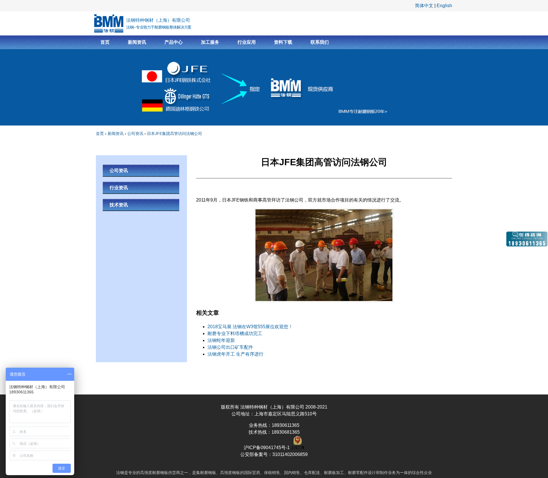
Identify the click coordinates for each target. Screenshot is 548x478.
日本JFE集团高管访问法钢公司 (174, 133)
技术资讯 (119, 204)
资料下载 (283, 42)
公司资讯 (135, 133)
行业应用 (246, 42)
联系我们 (320, 42)
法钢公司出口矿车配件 (230, 347)
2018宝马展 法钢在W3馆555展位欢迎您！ (250, 326)
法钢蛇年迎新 (221, 340)
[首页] (108, 23)
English (444, 5)
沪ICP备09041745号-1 (267, 447)
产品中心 (173, 42)
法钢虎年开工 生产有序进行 (235, 354)
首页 (105, 42)
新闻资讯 (137, 42)
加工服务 (210, 42)
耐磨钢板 (160, 472)
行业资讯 (119, 187)
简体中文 (424, 5)
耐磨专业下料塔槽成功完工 (234, 333)
